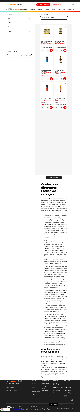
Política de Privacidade (52, 215)
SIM (32, 205)
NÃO (47, 205)
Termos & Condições (40, 215)
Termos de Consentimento (29, 215)
